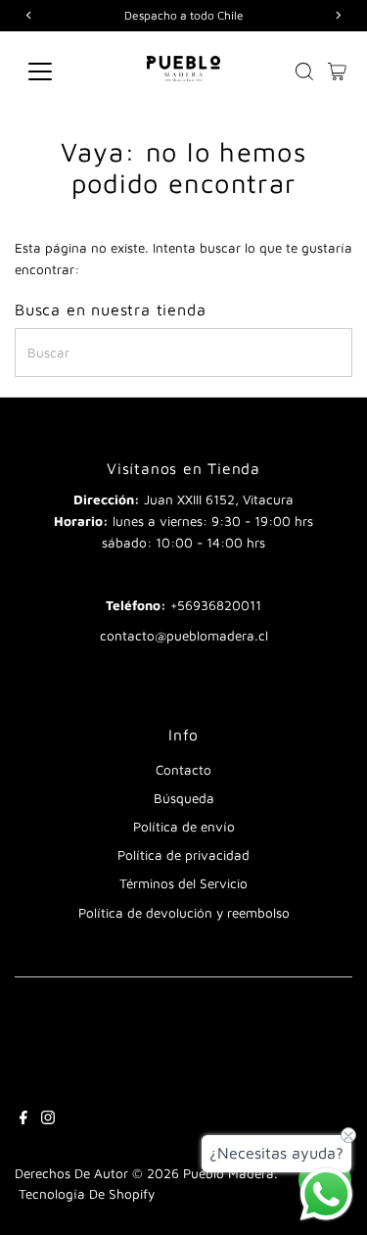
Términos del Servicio (183, 883)
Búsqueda (184, 798)
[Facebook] (23, 1119)
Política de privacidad (183, 855)
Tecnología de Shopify (87, 1194)
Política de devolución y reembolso (184, 913)
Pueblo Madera (228, 1173)
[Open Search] (304, 71)
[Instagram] (48, 1119)
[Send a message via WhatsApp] (326, 1194)
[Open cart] (337, 71)
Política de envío (184, 826)
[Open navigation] (55, 71)
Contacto (183, 770)
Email (183, 573)
